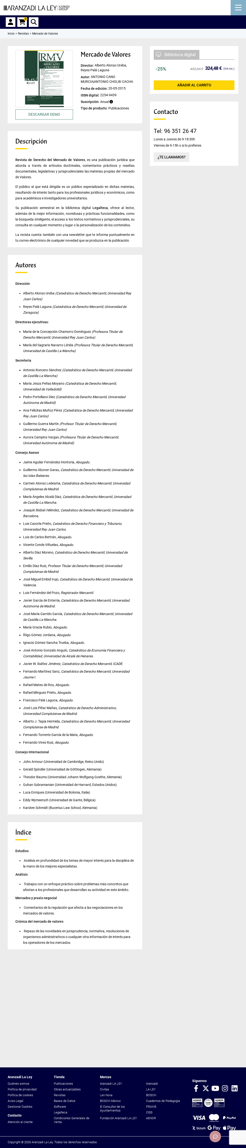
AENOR (151, 1118)
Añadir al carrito (194, 85)
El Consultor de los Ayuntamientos (112, 1108)
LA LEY (151, 1089)
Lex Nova (106, 1095)
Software (60, 1106)
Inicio (11, 33)
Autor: (86, 77)
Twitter (205, 1089)
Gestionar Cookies (20, 1106)
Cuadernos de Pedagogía (163, 1101)
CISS (149, 1112)
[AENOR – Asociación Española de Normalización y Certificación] (208, 1106)
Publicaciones (63, 1083)
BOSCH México (110, 1101)
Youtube (215, 1089)
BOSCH (151, 1095)
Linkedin (234, 1089)
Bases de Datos (64, 1101)
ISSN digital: (90, 95)
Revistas (60, 1095)
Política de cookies (20, 1095)
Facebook (196, 1089)
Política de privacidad (22, 1089)
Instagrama (225, 1089)
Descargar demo (44, 114)
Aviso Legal (15, 1101)
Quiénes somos (18, 1083)
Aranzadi (152, 1083)
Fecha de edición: (94, 88)
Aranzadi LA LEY (111, 1083)
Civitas (104, 1089)
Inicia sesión (10, 22)
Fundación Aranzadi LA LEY (118, 1118)
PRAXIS (151, 1106)
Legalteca (60, 1112)
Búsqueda (33, 22)
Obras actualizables (67, 1089)
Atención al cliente (20, 1122)
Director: (88, 65)
